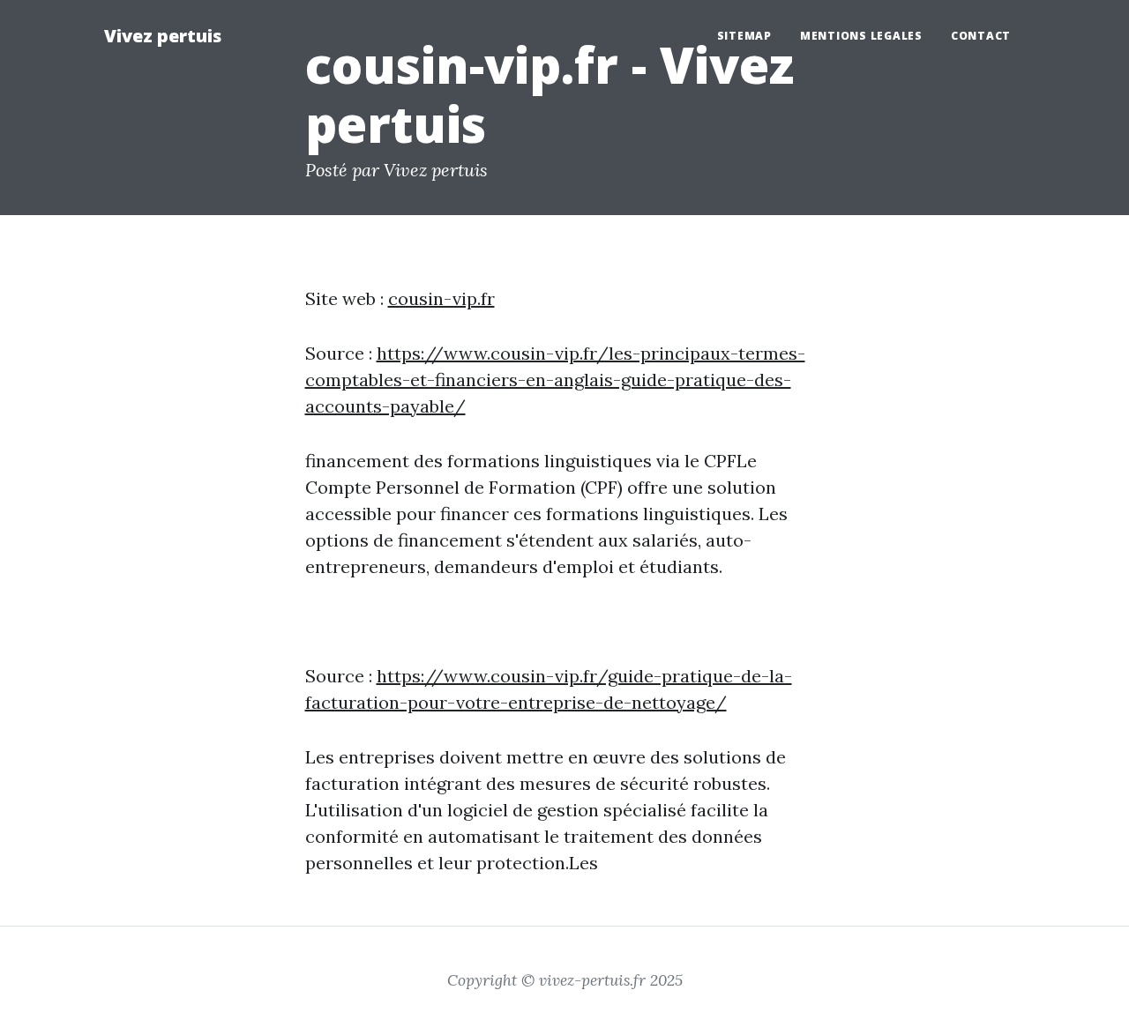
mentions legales (861, 35)
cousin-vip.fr (441, 298)
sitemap (744, 35)
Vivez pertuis (162, 36)
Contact (981, 35)
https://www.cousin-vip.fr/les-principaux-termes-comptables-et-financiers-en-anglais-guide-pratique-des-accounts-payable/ (555, 379)
